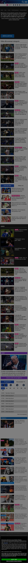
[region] (14, 549)
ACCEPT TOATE (14, 559)
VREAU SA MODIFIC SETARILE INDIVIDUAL (14, 561)
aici (23, 546)
